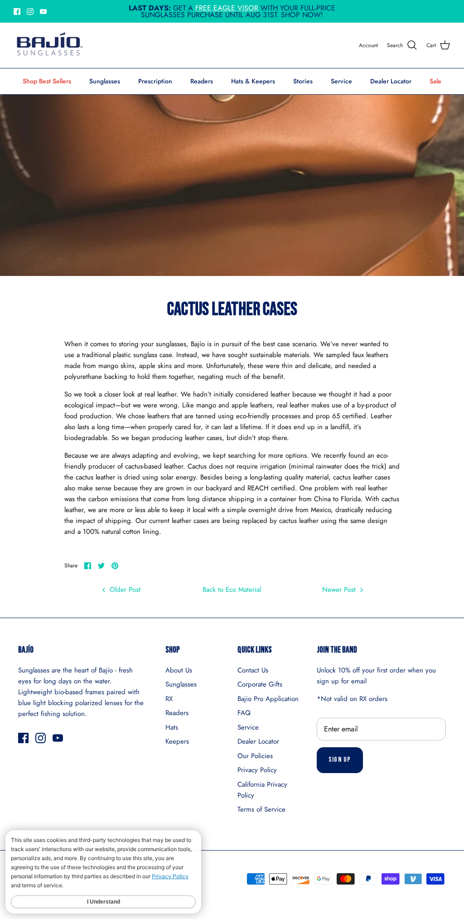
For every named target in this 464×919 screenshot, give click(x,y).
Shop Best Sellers (47, 81)
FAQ (244, 713)
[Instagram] (30, 11)
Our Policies (255, 756)
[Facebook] (17, 11)
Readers (201, 81)
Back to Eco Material (232, 590)
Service (341, 81)
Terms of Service (261, 809)
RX (169, 699)
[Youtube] (43, 11)
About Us (178, 670)
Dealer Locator (390, 81)
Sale (435, 81)
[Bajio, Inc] (49, 45)
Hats (171, 727)
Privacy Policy (257, 770)
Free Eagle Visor (226, 8)
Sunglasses (104, 81)
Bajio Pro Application (268, 699)
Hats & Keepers (253, 81)
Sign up (340, 759)
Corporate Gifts (259, 684)
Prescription (155, 81)
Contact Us (252, 670)
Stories (303, 81)
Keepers (177, 741)
